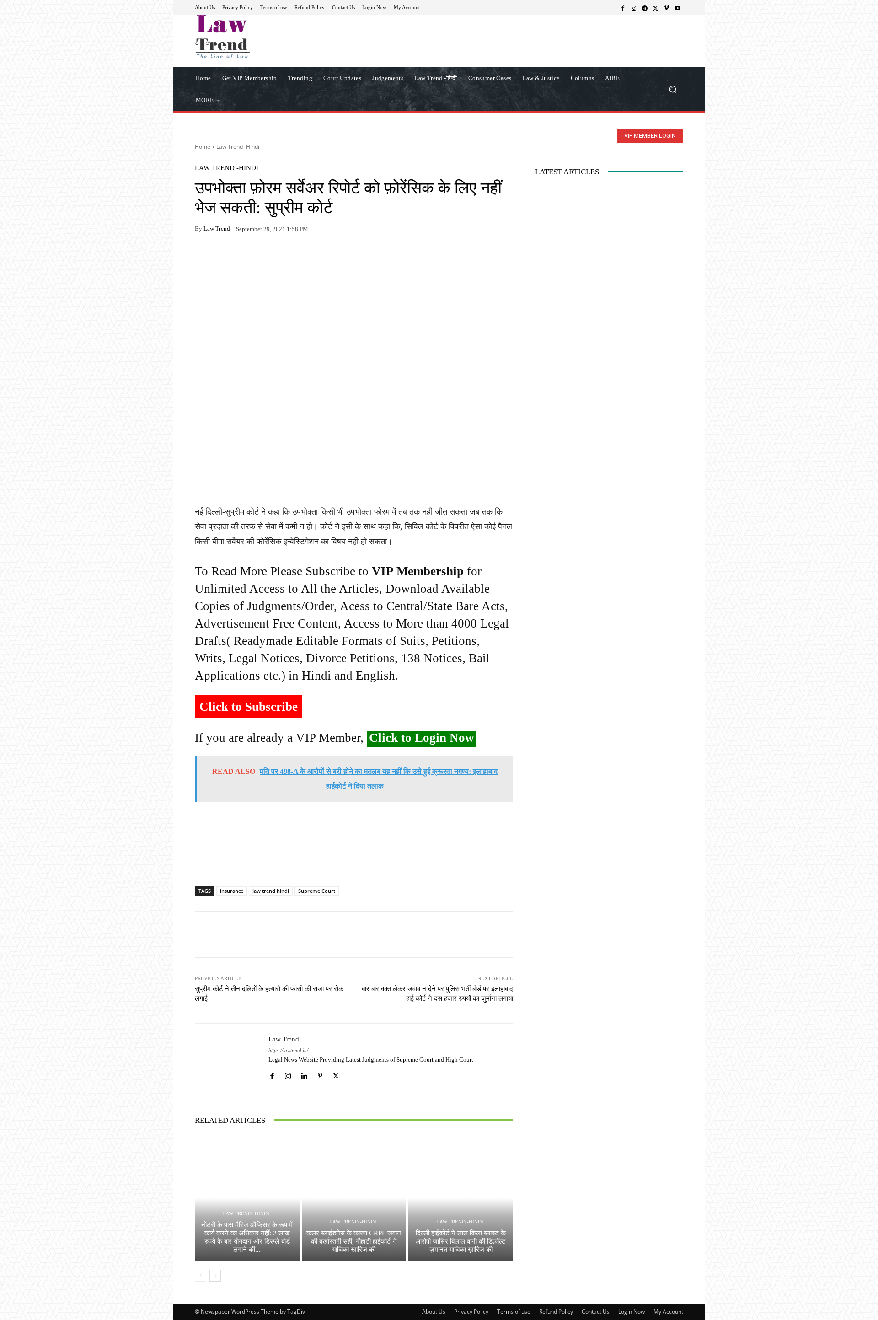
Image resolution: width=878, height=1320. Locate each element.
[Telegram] (644, 7)
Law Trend (216, 228)
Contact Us (596, 1311)
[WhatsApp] (225, 257)
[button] (672, 89)
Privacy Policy (471, 1311)
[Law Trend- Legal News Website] (260, 36)
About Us (433, 1311)
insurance (231, 890)
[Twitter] (655, 7)
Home (202, 146)
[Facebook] (622, 7)
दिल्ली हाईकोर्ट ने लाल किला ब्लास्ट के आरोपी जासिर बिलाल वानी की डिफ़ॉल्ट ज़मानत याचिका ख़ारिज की (461, 1241)
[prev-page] (200, 1276)
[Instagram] (633, 7)
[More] (309, 257)
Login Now (631, 1311)
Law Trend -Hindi (237, 146)
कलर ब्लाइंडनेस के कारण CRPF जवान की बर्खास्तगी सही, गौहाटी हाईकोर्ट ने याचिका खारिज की (353, 1241)
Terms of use (513, 1311)
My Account (668, 1311)
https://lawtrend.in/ (288, 1050)
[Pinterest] (288, 257)
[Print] (267, 257)
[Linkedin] (303, 1073)
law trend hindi (270, 890)
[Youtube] (677, 7)
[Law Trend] (231, 1057)
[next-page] (215, 1276)
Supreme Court (316, 890)
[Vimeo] (666, 7)
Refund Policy (556, 1311)
